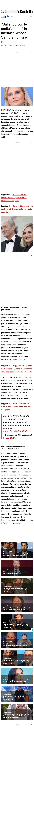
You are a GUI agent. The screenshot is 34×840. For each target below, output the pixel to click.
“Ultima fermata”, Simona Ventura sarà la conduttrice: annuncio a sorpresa (17, 407)
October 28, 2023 (10, 438)
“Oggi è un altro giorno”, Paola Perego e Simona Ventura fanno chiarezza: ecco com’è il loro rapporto (16, 369)
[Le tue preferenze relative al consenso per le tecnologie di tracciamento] (32, 629)
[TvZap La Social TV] (7, 16)
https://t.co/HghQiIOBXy (15, 431)
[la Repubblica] (25, 12)
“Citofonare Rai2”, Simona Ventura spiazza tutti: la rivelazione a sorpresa (14, 197)
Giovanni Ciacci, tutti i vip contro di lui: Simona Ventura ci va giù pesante (17, 209)
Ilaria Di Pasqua (14, 45)
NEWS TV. (5, 110)
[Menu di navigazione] (31, 16)
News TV (22, 45)
